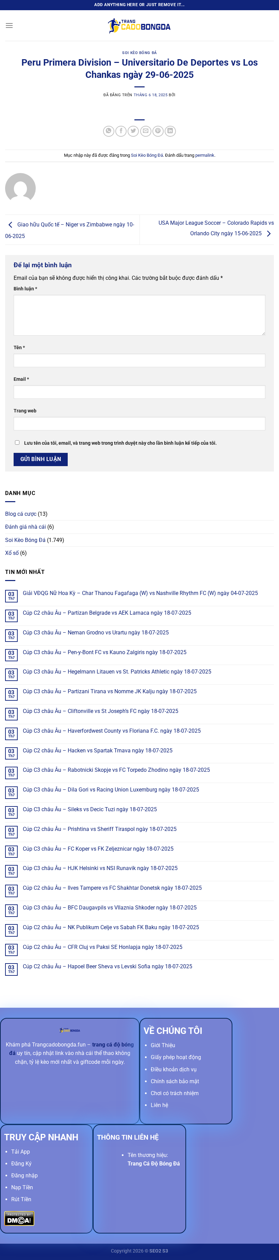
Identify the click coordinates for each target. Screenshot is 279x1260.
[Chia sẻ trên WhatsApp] (108, 131)
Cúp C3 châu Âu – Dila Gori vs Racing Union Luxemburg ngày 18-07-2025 (111, 789)
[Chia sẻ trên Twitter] (133, 131)
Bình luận (25, 289)
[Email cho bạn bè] (145, 131)
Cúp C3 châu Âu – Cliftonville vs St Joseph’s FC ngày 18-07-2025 (100, 711)
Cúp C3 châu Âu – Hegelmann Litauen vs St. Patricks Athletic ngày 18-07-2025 (117, 671)
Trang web (25, 411)
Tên (19, 348)
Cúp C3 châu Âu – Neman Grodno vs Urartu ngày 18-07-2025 (96, 632)
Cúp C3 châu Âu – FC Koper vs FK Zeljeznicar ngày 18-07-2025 (98, 849)
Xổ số (12, 553)
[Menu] (9, 25)
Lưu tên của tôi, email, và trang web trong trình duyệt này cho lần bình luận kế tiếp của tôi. (120, 443)
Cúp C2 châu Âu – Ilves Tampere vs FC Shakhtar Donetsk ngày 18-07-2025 (112, 888)
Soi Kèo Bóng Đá (139, 53)
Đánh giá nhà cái (25, 527)
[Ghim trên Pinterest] (158, 131)
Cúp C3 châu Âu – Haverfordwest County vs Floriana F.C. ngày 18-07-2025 (112, 731)
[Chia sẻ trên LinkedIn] (170, 131)
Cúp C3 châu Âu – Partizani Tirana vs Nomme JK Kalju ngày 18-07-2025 (110, 691)
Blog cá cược (20, 514)
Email (21, 379)
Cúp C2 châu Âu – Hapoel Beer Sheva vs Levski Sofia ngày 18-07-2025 (107, 966)
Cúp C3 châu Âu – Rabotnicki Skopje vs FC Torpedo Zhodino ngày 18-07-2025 (116, 770)
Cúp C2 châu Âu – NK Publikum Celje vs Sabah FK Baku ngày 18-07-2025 (111, 927)
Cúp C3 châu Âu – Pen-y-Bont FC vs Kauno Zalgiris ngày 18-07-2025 (104, 652)
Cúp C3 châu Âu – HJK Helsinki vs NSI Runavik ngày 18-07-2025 (100, 868)
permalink (204, 155)
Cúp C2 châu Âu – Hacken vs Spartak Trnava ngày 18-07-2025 (98, 750)
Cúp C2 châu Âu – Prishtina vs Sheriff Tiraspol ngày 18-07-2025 (100, 829)
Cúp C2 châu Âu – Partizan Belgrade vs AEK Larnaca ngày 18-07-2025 (107, 613)
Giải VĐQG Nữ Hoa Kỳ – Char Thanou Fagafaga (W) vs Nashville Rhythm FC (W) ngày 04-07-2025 (140, 593)
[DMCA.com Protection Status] (19, 1218)
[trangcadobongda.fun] (139, 25)
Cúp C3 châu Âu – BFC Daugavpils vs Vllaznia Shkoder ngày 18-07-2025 (110, 907)
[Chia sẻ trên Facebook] (121, 131)
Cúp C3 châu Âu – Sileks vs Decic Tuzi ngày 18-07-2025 (90, 809)
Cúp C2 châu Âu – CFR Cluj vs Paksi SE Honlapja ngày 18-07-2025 (102, 947)
